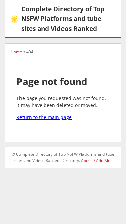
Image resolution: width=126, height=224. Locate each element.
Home (16, 52)
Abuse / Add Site (96, 160)
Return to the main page (44, 117)
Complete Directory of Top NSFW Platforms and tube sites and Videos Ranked (57, 18)
